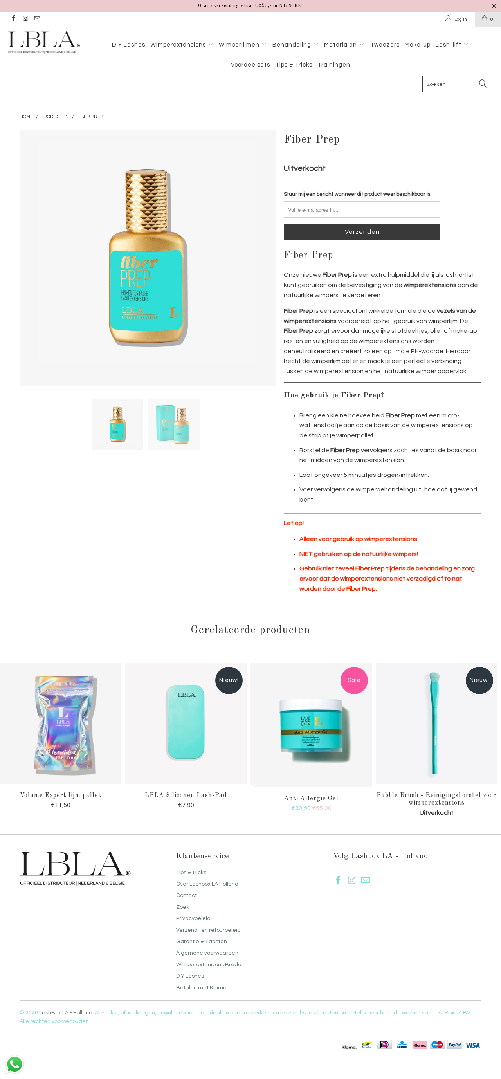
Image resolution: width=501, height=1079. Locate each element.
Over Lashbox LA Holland (207, 884)
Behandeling (292, 45)
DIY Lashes (128, 45)
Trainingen (333, 65)
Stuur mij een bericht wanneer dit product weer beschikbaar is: (357, 194)
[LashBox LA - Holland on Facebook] (13, 19)
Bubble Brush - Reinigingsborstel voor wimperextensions (436, 723)
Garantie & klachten (201, 941)
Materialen (341, 45)
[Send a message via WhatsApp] (14, 1064)
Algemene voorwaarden (207, 953)
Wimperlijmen (240, 45)
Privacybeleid (193, 918)
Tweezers (385, 45)
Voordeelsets (250, 65)
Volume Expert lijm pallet (60, 723)
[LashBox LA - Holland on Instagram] (25, 19)
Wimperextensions (178, 45)
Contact (186, 895)
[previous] (33, 258)
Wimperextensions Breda (208, 964)
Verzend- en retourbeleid (208, 930)
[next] (262, 258)
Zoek (182, 907)
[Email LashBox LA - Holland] (37, 19)
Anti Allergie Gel (311, 725)
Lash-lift (449, 45)
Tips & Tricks (293, 65)
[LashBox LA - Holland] (44, 42)
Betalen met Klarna (201, 988)
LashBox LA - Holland (65, 1013)
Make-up (418, 45)
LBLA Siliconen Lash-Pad (186, 723)
